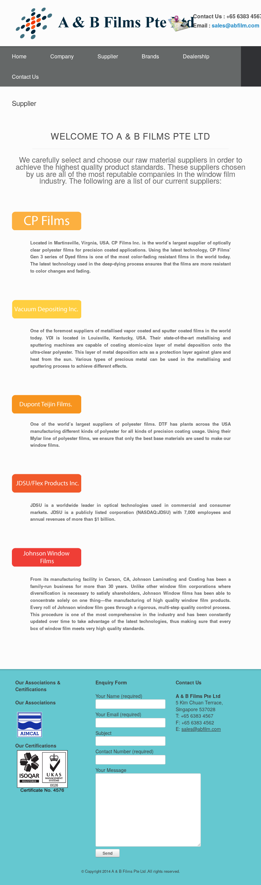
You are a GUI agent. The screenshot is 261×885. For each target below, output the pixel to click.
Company (62, 56)
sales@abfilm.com (235, 25)
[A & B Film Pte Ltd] (105, 23)
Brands (150, 56)
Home (19, 56)
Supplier (108, 56)
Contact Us (25, 76)
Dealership (196, 56)
